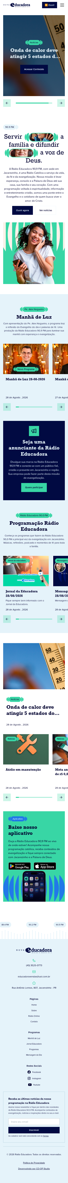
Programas (34, 1049)
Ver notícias (45, 210)
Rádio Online (34, 1016)
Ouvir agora (22, 210)
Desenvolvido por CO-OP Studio (34, 1168)
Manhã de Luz (34, 1038)
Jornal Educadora (34, 1043)
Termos (46, 1136)
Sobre (34, 1010)
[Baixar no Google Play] (19, 866)
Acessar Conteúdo (34, 69)
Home (34, 1004)
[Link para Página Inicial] (16, 5)
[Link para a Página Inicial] (34, 950)
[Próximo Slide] (61, 103)
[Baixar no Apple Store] (45, 866)
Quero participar (34, 487)
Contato (34, 1021)
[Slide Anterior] (7, 103)
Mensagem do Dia (34, 1054)
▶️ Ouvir (49, 5)
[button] (61, 5)
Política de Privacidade (34, 1163)
